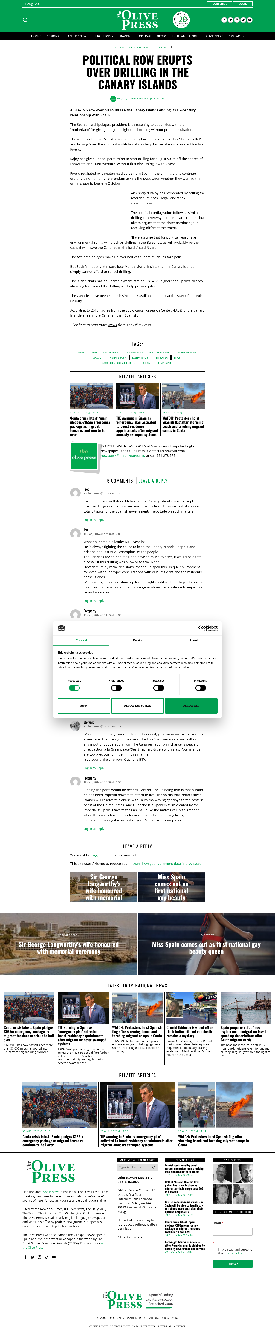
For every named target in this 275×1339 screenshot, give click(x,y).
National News (139, 47)
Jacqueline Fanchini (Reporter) (143, 98)
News (112, 325)
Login (243, 4)
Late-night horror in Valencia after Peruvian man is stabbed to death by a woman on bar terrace (185, 1245)
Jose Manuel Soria (186, 352)
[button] (154, 1167)
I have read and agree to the (235, 1251)
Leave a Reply (153, 480)
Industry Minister (159, 352)
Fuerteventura (135, 352)
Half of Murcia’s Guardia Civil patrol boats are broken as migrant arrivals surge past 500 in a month (184, 1187)
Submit (232, 1264)
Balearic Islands (87, 352)
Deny (84, 705)
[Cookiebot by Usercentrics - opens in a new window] (201, 628)
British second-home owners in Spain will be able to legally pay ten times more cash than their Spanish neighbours (184, 1207)
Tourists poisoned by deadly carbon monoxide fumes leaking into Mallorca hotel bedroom (184, 1169)
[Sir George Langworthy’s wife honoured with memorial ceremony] (103, 887)
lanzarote (98, 357)
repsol (178, 357)
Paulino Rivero (140, 357)
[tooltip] (224, 20)
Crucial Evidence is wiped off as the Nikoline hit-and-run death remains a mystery (189, 1031)
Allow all (191, 705)
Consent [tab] (81, 640)
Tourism (145, 362)
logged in (98, 855)
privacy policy (233, 1253)
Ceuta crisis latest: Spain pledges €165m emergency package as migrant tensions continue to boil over (90, 426)
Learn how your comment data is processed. (167, 863)
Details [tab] (137, 640)
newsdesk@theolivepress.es (123, 455)
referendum (161, 357)
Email (218, 1223)
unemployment (165, 362)
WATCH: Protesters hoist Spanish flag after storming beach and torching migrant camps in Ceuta (183, 424)
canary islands (111, 352)
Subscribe (220, 4)
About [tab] (194, 640)
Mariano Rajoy (118, 357)
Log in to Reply (94, 520)
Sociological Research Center (118, 362)
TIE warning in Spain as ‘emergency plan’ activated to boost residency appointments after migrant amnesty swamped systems (137, 426)
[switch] (116, 688)
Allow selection (137, 705)
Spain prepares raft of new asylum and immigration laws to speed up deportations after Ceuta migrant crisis (244, 1033)
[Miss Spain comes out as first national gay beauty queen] (171, 887)
